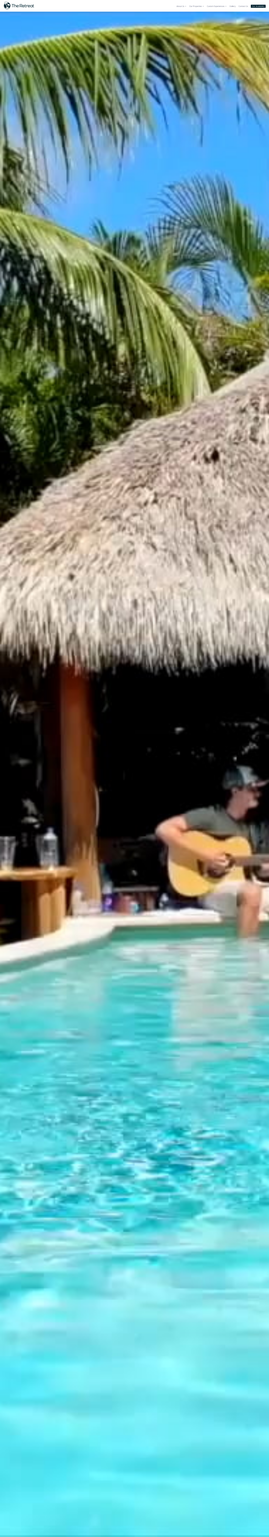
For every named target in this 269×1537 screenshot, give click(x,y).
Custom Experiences (216, 6)
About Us (180, 6)
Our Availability (258, 6)
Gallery (232, 6)
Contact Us (243, 6)
